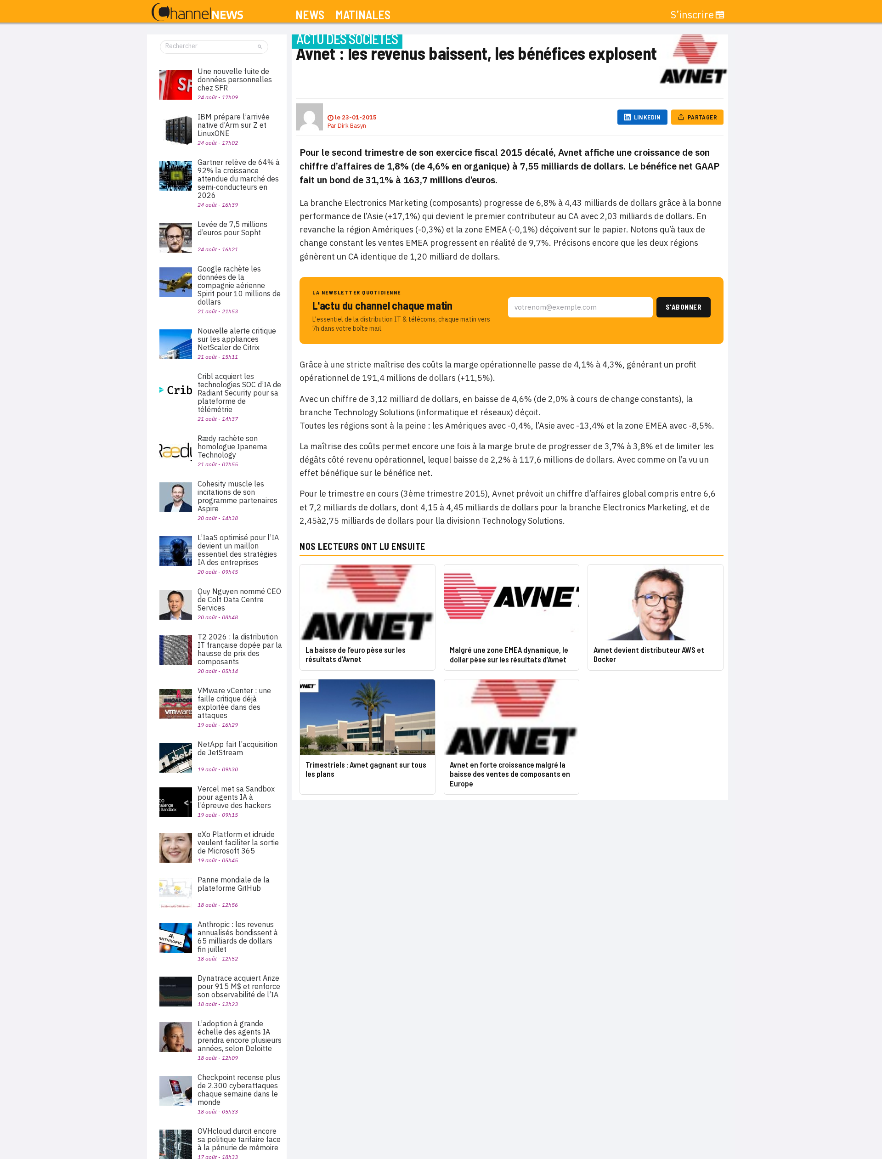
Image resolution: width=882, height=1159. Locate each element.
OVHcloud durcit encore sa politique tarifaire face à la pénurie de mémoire (239, 1139)
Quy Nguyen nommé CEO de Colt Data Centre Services (239, 599)
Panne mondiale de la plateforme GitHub (234, 884)
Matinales (362, 15)
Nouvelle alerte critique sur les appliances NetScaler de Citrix (237, 339)
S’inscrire (692, 14)
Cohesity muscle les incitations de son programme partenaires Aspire (237, 496)
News (309, 15)
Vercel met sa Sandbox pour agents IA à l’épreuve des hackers (236, 797)
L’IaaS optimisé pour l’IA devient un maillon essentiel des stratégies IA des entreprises (238, 550)
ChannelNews (197, 12)
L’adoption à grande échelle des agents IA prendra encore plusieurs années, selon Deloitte (240, 1036)
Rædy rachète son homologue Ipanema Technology (232, 446)
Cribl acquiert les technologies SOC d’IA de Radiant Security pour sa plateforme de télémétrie (239, 393)
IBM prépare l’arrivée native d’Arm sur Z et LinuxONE (234, 125)
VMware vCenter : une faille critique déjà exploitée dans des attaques (234, 703)
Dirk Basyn (352, 126)
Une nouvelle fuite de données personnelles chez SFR (235, 79)
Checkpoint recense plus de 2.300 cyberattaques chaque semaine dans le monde (239, 1090)
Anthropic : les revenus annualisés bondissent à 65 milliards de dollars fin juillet (238, 937)
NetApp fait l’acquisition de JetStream (237, 748)
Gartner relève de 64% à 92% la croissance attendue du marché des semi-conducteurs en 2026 (239, 179)
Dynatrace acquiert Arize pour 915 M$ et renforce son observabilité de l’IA (239, 986)
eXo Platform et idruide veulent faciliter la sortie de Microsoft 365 (238, 842)
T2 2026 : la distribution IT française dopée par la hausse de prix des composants (240, 649)
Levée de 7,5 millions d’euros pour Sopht (232, 228)
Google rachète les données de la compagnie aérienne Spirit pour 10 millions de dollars (239, 285)
